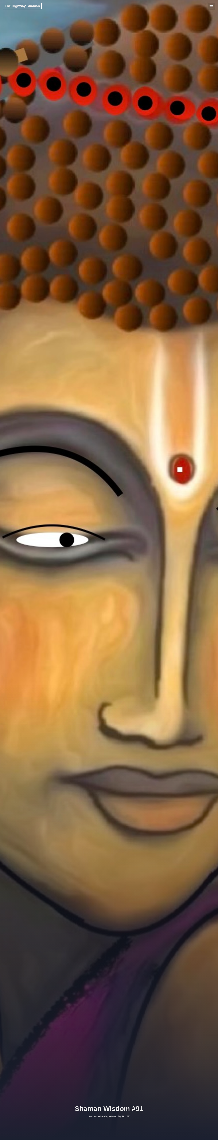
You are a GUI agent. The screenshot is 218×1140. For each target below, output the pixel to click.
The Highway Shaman (22, 6)
